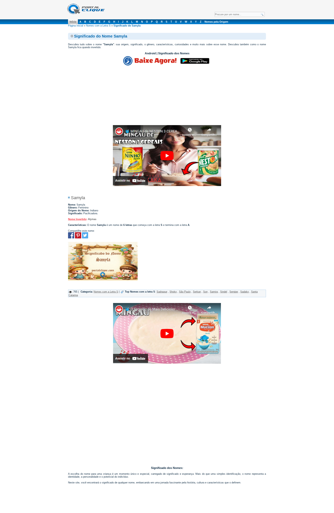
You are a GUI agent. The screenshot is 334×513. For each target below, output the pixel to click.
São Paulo (185, 291)
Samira (214, 291)
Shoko (173, 291)
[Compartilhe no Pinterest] (78, 237)
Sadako (244, 291)
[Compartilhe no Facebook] (71, 237)
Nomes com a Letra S (98, 25)
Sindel (223, 291)
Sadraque (162, 291)
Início (73, 21)
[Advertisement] (167, 96)
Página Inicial (75, 25)
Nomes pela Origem (216, 21)
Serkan (197, 291)
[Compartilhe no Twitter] (85, 237)
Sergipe (233, 291)
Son (205, 291)
